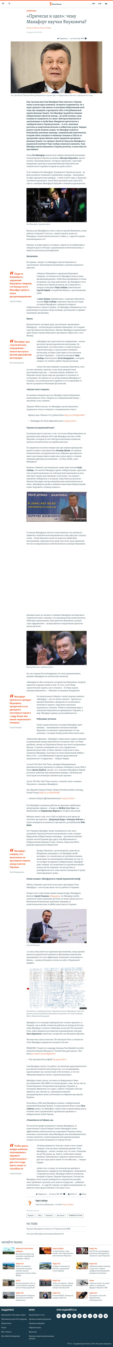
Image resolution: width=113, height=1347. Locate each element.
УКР (93, 4)
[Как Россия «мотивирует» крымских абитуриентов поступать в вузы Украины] (82, 1250)
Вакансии (33, 1332)
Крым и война (58, 1249)
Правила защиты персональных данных (41, 1337)
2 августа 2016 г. (68, 799)
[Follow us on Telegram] (85, 1316)
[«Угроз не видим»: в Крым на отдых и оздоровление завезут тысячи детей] (45, 1282)
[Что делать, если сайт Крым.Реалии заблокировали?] (82, 1295)
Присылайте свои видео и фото (13, 1315)
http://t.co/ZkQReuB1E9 (74, 415)
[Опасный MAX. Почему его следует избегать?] (45, 1295)
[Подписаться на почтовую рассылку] (106, 1316)
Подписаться (6, 1323)
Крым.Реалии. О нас (37, 1315)
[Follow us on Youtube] (69, 1316)
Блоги (18, 1281)
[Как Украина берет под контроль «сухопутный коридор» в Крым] (9, 1250)
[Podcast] (100, 1316)
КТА (99, 4)
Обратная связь (35, 1328)
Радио (3, 1328)
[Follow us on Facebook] (58, 1316)
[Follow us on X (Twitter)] (64, 1316)
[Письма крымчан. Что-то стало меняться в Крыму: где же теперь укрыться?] (9, 1282)
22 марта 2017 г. (60, 1060)
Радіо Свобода (45, 28)
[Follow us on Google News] (79, 1316)
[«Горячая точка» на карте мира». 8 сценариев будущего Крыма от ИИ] (82, 1282)
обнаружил (55, 896)
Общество (93, 1249)
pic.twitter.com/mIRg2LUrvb (43, 1054)
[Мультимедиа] (106, 3)
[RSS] (95, 1316)
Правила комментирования (40, 1319)
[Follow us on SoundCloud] (90, 1316)
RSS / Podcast (6, 1332)
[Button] (62, 38)
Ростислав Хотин (33, 28)
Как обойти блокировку (10, 1336)
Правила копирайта (37, 1323)
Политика (31, 11)
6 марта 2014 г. (70, 421)
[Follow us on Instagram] (74, 1316)
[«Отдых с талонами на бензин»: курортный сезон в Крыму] (45, 1265)
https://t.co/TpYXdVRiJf (49, 793)
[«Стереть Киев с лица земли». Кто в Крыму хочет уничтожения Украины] (45, 1250)
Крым (91, 1281)
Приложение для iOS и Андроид (14, 1319)
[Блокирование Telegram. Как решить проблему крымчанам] (9, 1295)
